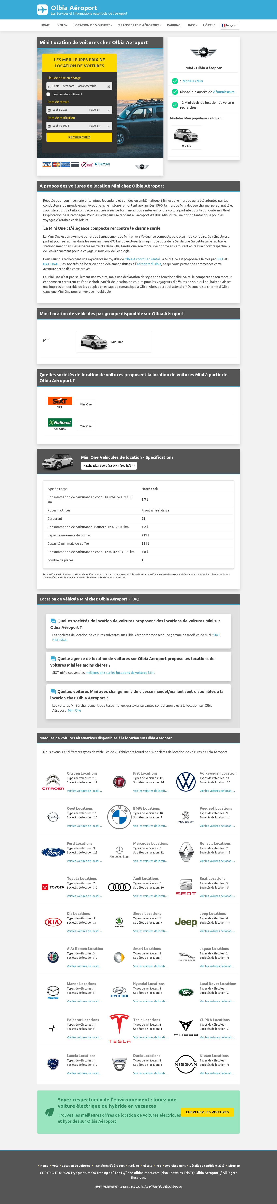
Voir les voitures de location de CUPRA (224, 1037)
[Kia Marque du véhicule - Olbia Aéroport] (53, 922)
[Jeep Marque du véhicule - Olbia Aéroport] (186, 922)
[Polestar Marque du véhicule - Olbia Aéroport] (53, 1028)
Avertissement (175, 1165)
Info (191, 25)
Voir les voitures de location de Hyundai (158, 1001)
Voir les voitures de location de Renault (224, 861)
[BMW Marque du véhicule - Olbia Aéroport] (119, 817)
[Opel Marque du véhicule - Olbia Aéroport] (53, 817)
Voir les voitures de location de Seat (222, 896)
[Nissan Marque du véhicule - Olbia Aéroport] (186, 1064)
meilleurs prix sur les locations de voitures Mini (120, 672)
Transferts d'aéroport (138, 25)
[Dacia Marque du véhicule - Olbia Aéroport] (119, 1064)
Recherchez (79, 137)
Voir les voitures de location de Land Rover (226, 1001)
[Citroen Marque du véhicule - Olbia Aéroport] (53, 782)
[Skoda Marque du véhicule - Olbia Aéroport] (119, 922)
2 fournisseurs (223, 92)
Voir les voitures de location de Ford (89, 861)
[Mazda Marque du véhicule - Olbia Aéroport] (53, 992)
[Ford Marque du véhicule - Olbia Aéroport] (53, 852)
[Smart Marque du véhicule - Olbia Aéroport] (119, 957)
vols (61, 25)
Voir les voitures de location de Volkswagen (227, 790)
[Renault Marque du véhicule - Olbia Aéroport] (186, 852)
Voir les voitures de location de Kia (88, 931)
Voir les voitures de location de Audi (155, 896)
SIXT (220, 259)
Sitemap (234, 1165)
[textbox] (79, 86)
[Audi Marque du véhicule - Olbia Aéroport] (119, 887)
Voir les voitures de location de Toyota (91, 896)
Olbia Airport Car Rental (142, 259)
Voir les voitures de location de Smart (156, 966)
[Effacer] (109, 86)
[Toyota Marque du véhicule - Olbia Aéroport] (53, 887)
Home (45, 25)
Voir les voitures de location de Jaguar (224, 966)
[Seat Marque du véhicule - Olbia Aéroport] (186, 887)
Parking (173, 25)
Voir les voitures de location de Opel (90, 826)
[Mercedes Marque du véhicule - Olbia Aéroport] (119, 852)
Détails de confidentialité (206, 1165)
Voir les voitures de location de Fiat (155, 790)
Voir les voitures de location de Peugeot (225, 826)
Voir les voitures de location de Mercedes (159, 861)
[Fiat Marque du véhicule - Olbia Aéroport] (119, 782)
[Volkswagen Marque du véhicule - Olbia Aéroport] (186, 782)
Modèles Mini (193, 81)
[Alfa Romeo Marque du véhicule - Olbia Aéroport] (53, 957)
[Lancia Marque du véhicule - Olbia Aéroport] (53, 1064)
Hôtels (209, 25)
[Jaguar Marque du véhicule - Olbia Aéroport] (186, 957)
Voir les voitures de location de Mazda (91, 1001)
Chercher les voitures (207, 1112)
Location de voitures (92, 25)
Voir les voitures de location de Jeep (222, 931)
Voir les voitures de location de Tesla (156, 1037)
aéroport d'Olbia (149, 264)
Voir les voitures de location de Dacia (156, 1073)
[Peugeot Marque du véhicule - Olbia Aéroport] (186, 817)
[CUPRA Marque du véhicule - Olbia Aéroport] (186, 1028)
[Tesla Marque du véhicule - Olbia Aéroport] (119, 1028)
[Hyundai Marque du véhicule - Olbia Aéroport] (119, 992)
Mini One (74, 710)
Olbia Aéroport (89, 9)
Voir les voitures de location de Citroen (91, 790)
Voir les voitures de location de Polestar (92, 1037)
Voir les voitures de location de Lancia (90, 1073)
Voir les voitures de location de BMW (156, 826)
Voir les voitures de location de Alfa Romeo (94, 966)
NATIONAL (51, 264)
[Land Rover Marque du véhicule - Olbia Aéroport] (186, 992)
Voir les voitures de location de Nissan (223, 1073)
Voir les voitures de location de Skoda (156, 931)
